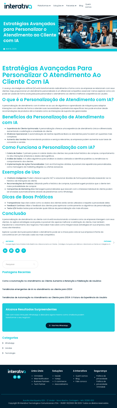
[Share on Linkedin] (5, 250)
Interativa (16, 227)
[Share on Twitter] (17, 250)
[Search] (34, 264)
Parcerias (70, 5)
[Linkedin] (19, 377)
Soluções (57, 5)
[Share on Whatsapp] (23, 250)
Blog (81, 5)
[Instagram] (15, 377)
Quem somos (88, 5)
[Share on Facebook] (11, 250)
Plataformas (43, 5)
